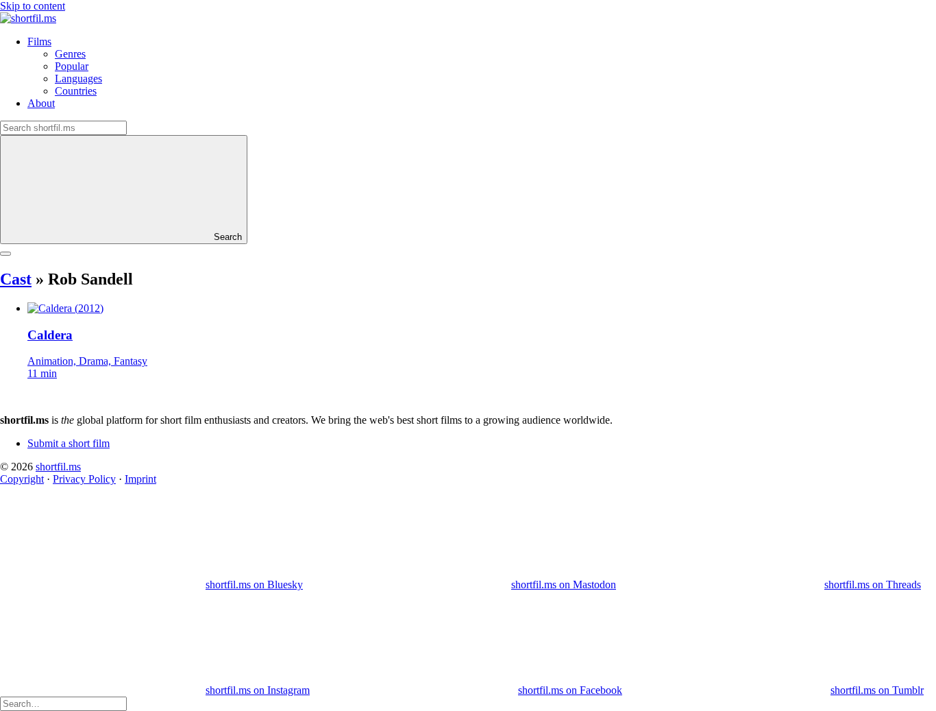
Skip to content (32, 6)
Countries (76, 91)
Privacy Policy (84, 479)
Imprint (140, 479)
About (41, 103)
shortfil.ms (58, 466)
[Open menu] (5, 254)
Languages (78, 78)
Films (39, 41)
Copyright (22, 479)
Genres (70, 54)
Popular (71, 66)
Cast (16, 279)
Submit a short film (68, 443)
